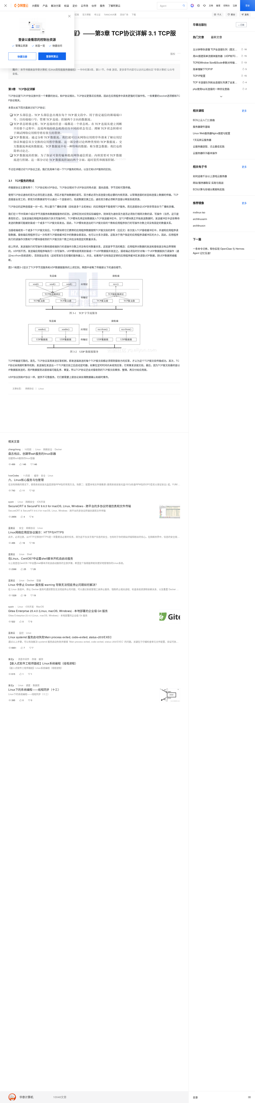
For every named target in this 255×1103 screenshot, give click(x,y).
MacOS (40, 606)
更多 (244, 110)
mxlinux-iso (199, 212)
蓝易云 (11, 528)
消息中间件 (23, 659)
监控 (21, 632)
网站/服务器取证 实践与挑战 (208, 182)
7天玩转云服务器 (202, 139)
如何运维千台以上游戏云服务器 (210, 176)
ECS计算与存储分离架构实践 (208, 189)
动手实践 (75, 14)
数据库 (36, 685)
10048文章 (59, 1097)
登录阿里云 (52, 56)
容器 (38, 580)
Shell (29, 554)
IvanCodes (13, 475)
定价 (75, 5)
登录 (247, 5)
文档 (211, 5)
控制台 (226, 5)
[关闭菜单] (5, 5)
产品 (45, 5)
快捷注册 (22, 56)
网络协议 (29, 388)
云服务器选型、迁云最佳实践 (208, 146)
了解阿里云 (114, 5)
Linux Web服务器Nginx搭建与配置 (211, 133)
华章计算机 (26, 1097)
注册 (235, 5)
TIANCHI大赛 (110, 14)
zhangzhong (14, 449)
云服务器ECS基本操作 (205, 153)
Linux (41, 388)
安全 (43, 475)
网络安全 (47, 449)
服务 (102, 5)
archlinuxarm (200, 219)
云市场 (84, 5)
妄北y (11, 659)
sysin (11, 501)
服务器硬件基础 (201, 126)
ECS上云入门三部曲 (204, 120)
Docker (58, 449)
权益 (66, 5)
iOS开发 (41, 501)
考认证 (97, 14)
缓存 (36, 475)
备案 (218, 5)
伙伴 (94, 5)
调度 (28, 685)
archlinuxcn (199, 225)
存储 (34, 659)
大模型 (35, 5)
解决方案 (56, 5)
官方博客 (86, 14)
